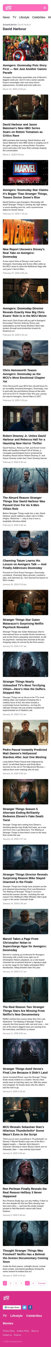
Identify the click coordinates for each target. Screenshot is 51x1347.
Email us (17, 1335)
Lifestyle (24, 17)
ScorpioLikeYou (10, 24)
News (6, 17)
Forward (41, 1283)
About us (35, 1331)
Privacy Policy (9, 1331)
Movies (8, 1323)
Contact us (7, 1335)
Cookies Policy (23, 1331)
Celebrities (38, 17)
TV (14, 17)
